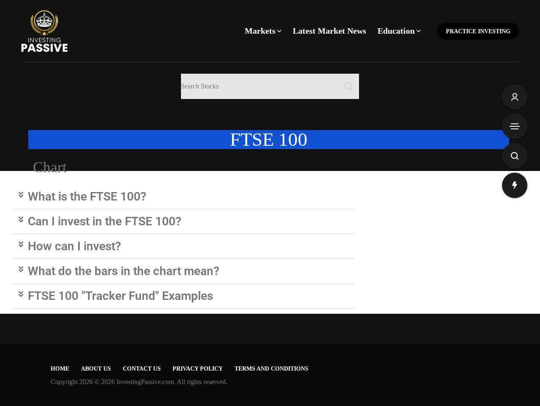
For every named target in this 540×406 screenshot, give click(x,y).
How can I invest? (74, 246)
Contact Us (142, 369)
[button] (183, 196)
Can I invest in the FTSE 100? (104, 221)
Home (60, 369)
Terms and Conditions (271, 369)
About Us (96, 369)
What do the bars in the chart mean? (123, 271)
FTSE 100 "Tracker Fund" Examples (120, 296)
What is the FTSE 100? (87, 196)
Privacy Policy (198, 369)
